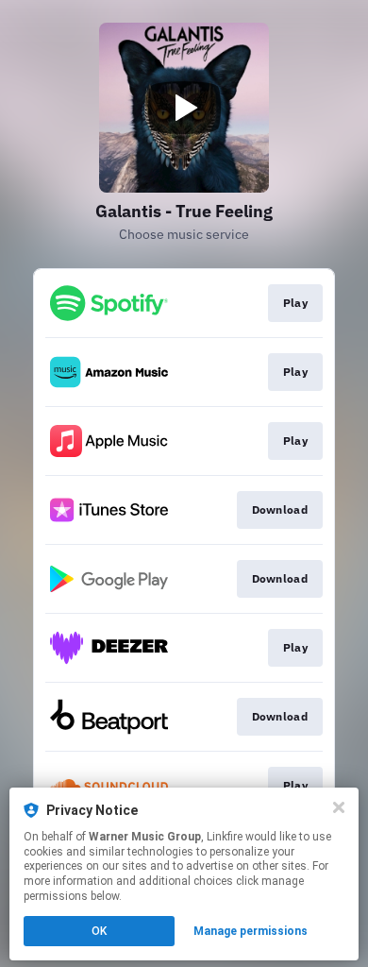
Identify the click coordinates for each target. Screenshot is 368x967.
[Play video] (184, 107)
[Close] (339, 807)
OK (99, 931)
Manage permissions (250, 931)
